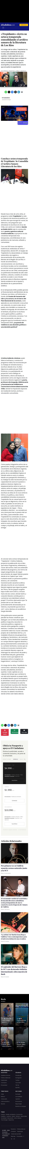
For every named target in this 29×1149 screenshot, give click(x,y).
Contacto (4, 1082)
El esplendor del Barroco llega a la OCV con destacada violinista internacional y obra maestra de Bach (14, 970)
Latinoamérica (5, 1101)
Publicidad (4, 1080)
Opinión (17, 1099)
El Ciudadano (6, 98)
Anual (22, 759)
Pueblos (3, 1116)
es (11, 1138)
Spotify (17, 1087)
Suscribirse (14, 780)
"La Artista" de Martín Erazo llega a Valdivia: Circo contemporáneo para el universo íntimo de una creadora (14, 937)
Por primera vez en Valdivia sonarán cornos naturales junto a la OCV (14, 868)
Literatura (23, 71)
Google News (5, 733)
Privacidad (4, 1085)
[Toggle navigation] (3, 27)
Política (3, 1114)
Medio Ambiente (11, 1114)
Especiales (24, 1116)
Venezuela (4, 1099)
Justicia (8, 1116)
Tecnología (4, 1120)
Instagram (18, 1078)
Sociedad (4, 1118)
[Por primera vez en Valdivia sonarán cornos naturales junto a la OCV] (14, 853)
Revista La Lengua (20, 1106)
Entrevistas (18, 1101)
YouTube (24, 732)
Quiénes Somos (5, 1075)
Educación (10, 1118)
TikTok (17, 1085)
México (3, 1096)
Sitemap (13, 1136)
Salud (13, 1116)
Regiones (11, 71)
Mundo (3, 1104)
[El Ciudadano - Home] (8, 25)
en (14, 1138)
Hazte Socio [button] (24, 25)
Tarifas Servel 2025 (16, 1134)
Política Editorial (5, 1078)
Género (18, 1116)
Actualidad (4, 71)
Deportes (11, 1120)
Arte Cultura (17, 1118)
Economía (19, 1114)
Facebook (18, 1075)
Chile (17, 71)
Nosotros (13, 1129)
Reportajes (18, 1104)
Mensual (15, 759)
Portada (17, 1094)
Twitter (17, 1080)
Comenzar (14, 800)
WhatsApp (15, 732)
